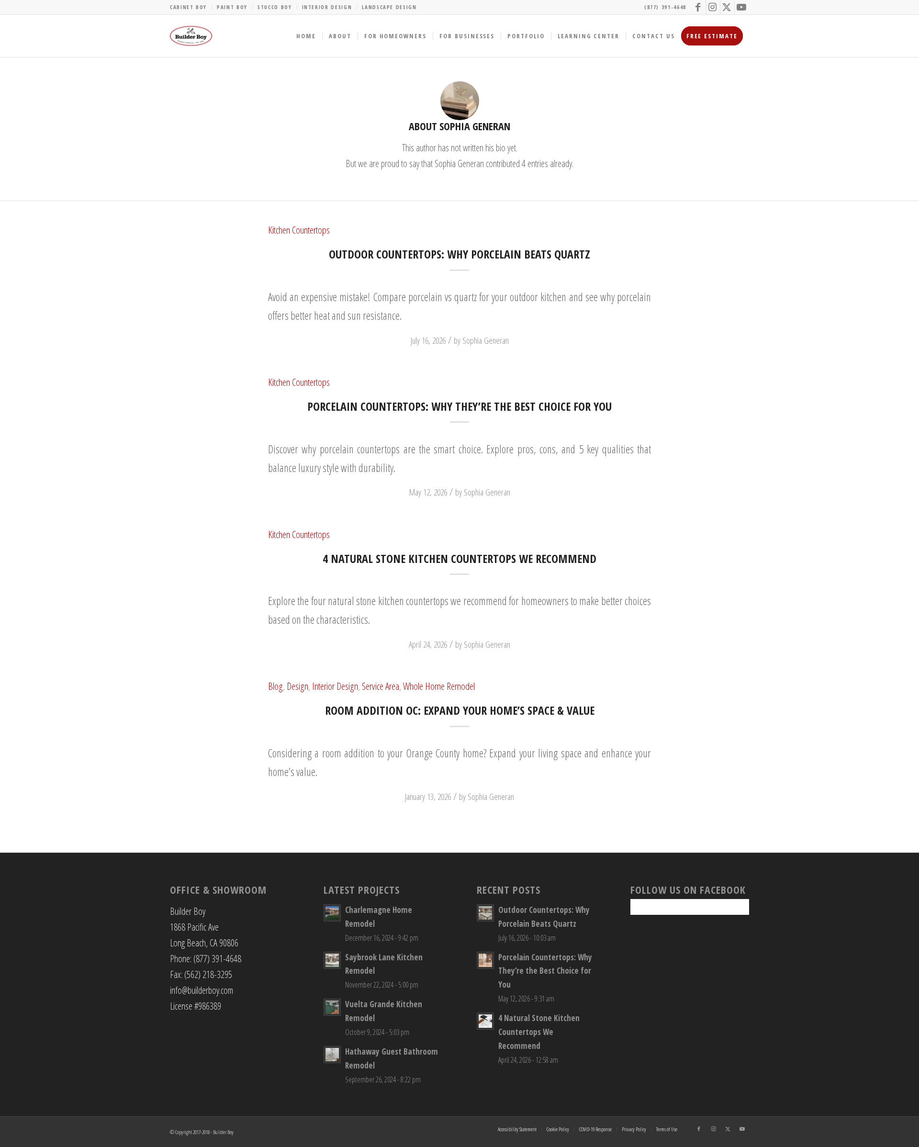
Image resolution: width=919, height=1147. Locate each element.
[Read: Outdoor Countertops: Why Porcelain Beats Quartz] (485, 913)
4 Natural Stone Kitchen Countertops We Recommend (459, 558)
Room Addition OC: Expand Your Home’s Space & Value (459, 710)
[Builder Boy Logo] (191, 36)
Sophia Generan (485, 340)
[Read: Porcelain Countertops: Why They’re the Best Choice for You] (485, 960)
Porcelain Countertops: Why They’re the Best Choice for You (459, 406)
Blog (275, 686)
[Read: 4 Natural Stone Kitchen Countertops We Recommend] (485, 1021)
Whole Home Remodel (439, 686)
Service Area (380, 686)
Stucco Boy (275, 7)
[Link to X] (727, 7)
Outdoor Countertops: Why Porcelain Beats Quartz (459, 254)
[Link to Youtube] (742, 7)
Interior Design (327, 7)
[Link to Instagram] (713, 7)
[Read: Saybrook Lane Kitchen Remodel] (332, 960)
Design (297, 686)
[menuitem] (191, 7)
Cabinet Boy (188, 7)
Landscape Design (389, 7)
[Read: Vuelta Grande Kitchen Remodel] (332, 1007)
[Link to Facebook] (699, 7)
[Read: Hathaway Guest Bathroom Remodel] (332, 1054)
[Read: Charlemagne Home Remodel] (332, 913)
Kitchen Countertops (299, 229)
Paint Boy (232, 7)
